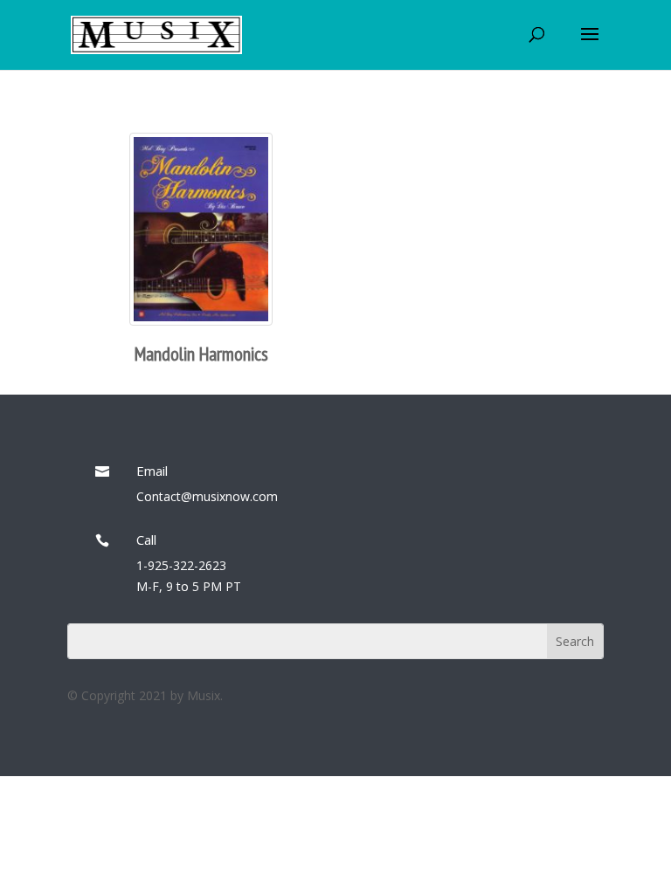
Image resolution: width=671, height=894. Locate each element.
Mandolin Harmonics (201, 353)
